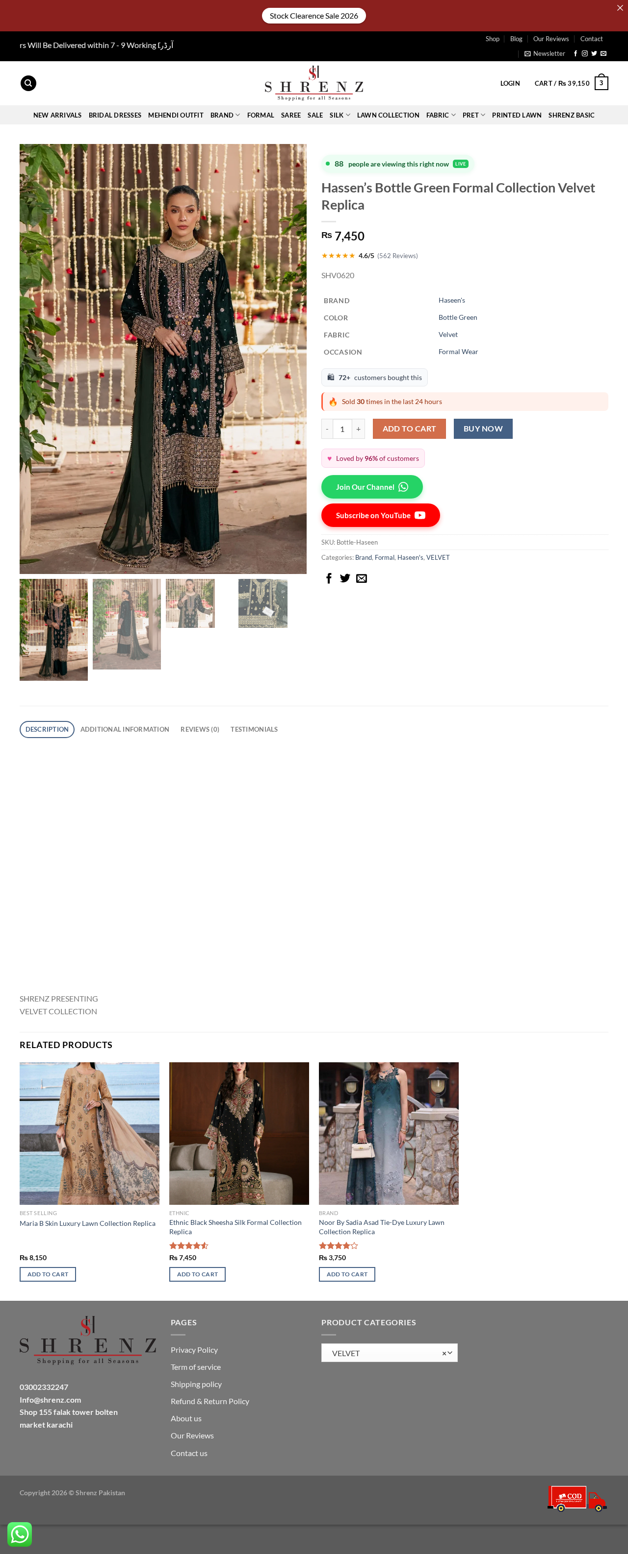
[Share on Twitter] (345, 579)
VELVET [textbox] (387, 1353)
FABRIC (437, 115)
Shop (492, 39)
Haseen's (452, 300)
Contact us (189, 1453)
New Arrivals (57, 115)
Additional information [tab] (125, 729)
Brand (363, 557)
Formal (384, 557)
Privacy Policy (194, 1349)
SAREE (291, 115)
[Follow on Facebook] (575, 53)
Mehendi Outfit (176, 115)
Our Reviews (551, 39)
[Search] (28, 83)
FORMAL (261, 115)
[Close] (620, 8)
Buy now (483, 428)
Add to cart (410, 428)
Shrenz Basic (572, 115)
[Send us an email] (603, 53)
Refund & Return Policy (210, 1401)
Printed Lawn (517, 115)
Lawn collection (388, 115)
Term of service (196, 1366)
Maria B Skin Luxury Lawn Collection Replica (88, 1223)
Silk (336, 115)
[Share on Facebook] (329, 579)
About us (186, 1418)
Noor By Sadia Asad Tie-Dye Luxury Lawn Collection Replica (382, 1227)
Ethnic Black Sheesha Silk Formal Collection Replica (235, 1227)
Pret (471, 115)
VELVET (438, 557)
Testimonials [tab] (254, 729)
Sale (315, 115)
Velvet (448, 334)
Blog (516, 39)
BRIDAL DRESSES (115, 115)
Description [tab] (47, 729)
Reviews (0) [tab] (200, 729)
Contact (591, 39)
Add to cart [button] (48, 1274)
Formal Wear (458, 351)
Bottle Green (458, 317)
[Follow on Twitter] (594, 53)
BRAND (222, 115)
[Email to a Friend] (361, 579)
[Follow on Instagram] (585, 53)
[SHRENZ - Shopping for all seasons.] (314, 83)
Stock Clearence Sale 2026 (314, 15)
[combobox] (389, 1353)
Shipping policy (196, 1383)
